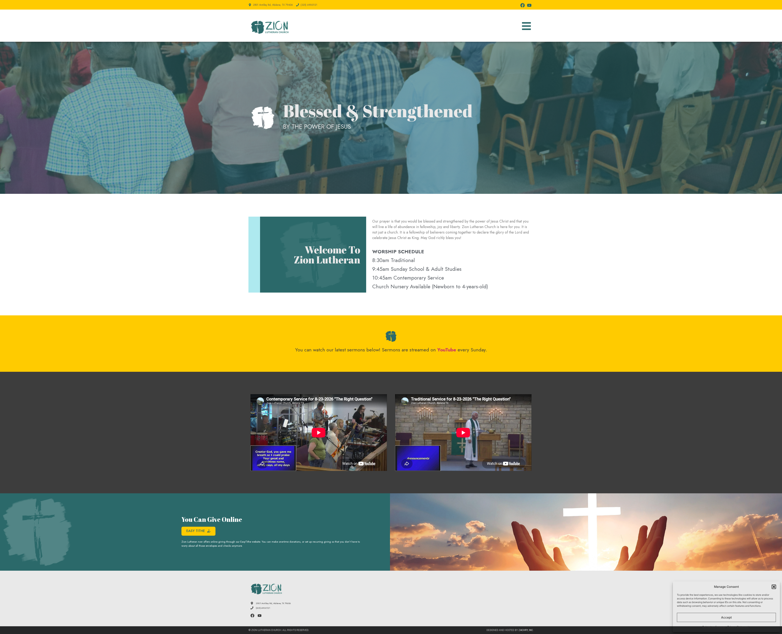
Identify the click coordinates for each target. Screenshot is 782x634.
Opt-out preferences (713, 626)
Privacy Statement (738, 626)
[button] (774, 587)
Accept (726, 617)
